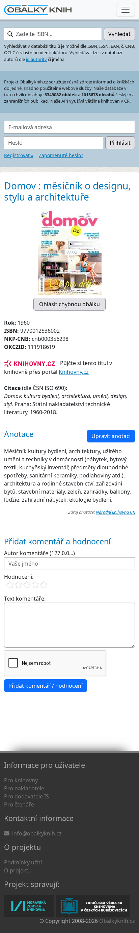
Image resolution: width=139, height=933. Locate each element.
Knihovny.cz (74, 371)
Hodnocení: (18, 576)
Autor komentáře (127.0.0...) (39, 553)
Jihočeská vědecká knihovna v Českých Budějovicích (93, 906)
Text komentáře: (25, 598)
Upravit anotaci (111, 436)
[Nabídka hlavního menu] (125, 9)
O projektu (18, 870)
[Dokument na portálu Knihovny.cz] (29, 363)
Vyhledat (119, 34)
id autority (36, 59)
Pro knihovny (21, 780)
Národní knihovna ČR (115, 512)
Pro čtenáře (19, 804)
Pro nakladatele (24, 788)
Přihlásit (120, 142)
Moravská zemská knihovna (29, 906)
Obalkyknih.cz (117, 921)
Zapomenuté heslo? (61, 155)
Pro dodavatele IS (26, 796)
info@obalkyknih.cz (37, 833)
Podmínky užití (23, 862)
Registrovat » (18, 155)
